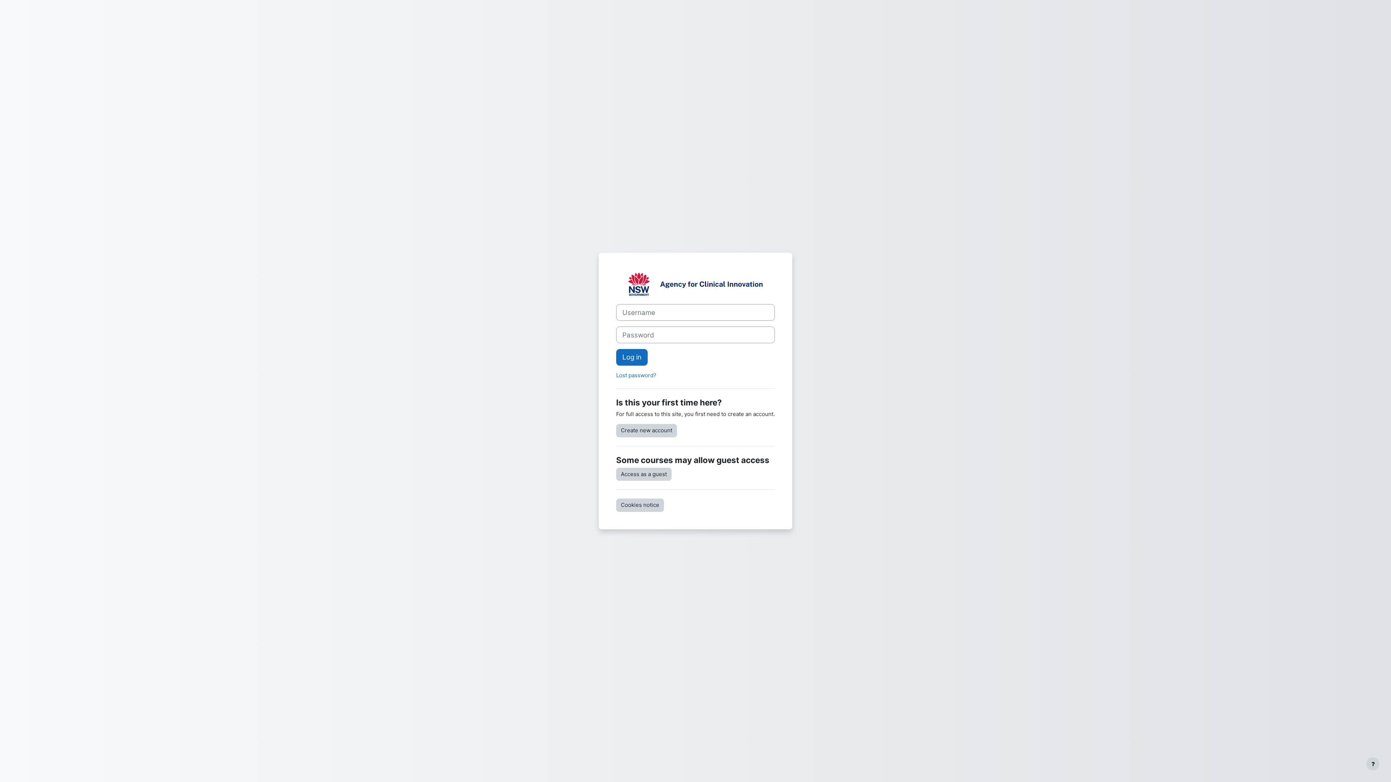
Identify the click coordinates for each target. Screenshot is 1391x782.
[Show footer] (1372, 763)
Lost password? (636, 375)
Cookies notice (640, 504)
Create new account (646, 430)
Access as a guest (644, 474)
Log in (632, 357)
